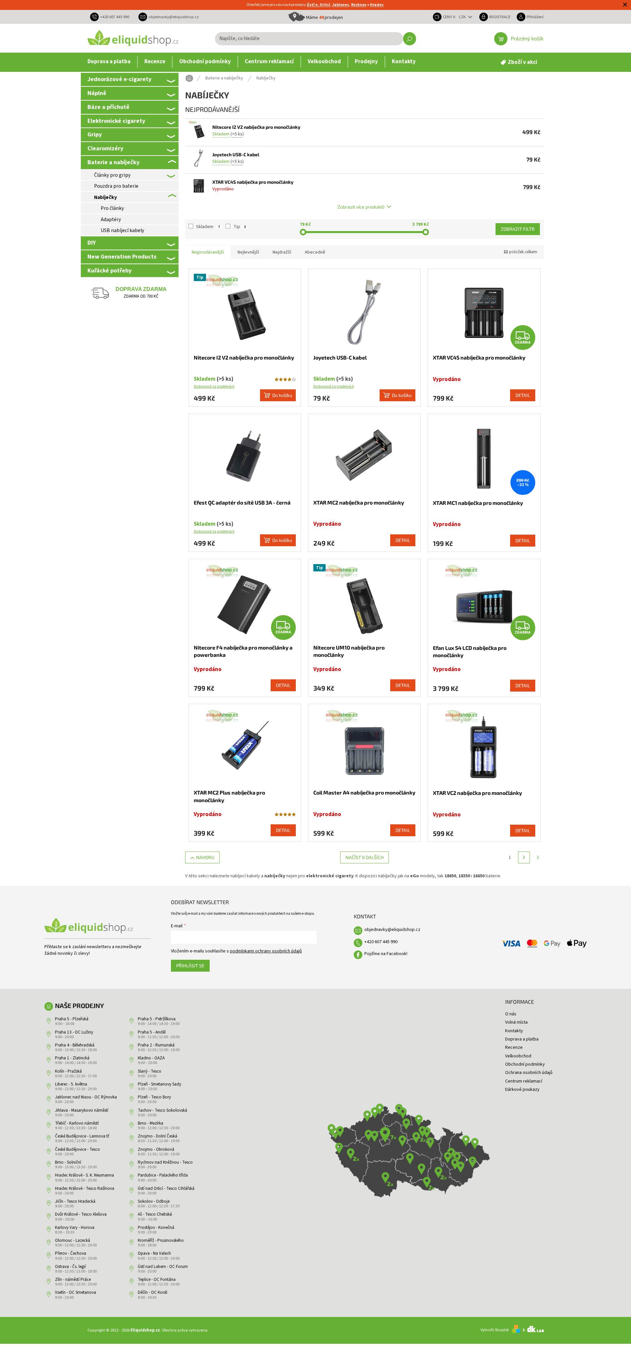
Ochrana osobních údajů (528, 1072)
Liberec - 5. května (71, 1084)
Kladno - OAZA (151, 1058)
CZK (463, 17)
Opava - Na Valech (154, 1253)
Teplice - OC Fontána (157, 1280)
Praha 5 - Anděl (152, 1032)
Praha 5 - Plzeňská (71, 1019)
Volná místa (516, 1022)
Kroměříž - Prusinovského (161, 1240)
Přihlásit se (190, 965)
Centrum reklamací (523, 1081)
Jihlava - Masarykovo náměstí (81, 1110)
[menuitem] (109, 62)
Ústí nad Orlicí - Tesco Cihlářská (166, 1188)
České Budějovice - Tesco (77, 1149)
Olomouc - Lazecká (72, 1240)
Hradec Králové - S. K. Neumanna (84, 1175)
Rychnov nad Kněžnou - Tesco (165, 1162)
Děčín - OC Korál (152, 1292)
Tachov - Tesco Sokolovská (162, 1110)
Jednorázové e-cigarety (119, 79)
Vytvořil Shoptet (495, 1330)
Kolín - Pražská (68, 1071)
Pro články (112, 208)
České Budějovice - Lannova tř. (82, 1136)
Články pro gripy (112, 175)
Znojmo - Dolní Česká (157, 1136)
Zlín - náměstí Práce (73, 1280)
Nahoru (205, 857)
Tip (240, 226)
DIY (91, 242)
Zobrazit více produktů (361, 207)
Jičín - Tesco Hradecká (75, 1201)
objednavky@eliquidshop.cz (392, 929)
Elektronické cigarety (116, 121)
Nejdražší (282, 252)
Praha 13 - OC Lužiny (74, 1032)
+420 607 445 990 (380, 942)
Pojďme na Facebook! (385, 953)
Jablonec (340, 5)
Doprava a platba (522, 1039)
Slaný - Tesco (149, 1071)
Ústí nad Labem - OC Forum (163, 1267)
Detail (522, 395)
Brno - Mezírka (150, 1123)
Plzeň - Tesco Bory (154, 1097)
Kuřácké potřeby (109, 270)
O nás (510, 1014)
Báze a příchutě (108, 107)
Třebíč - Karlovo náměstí (77, 1123)
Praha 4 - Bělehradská (74, 1045)
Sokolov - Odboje (154, 1201)
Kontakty (514, 1031)
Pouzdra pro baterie (116, 186)
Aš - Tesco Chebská (155, 1214)
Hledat (409, 38)
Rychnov (358, 5)
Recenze (514, 1047)
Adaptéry (111, 219)
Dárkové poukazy (522, 1089)
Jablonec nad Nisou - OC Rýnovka (86, 1097)
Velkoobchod (518, 1056)
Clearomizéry (105, 148)
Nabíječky (105, 197)
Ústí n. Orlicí (318, 5)
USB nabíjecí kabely (122, 230)
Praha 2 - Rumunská (156, 1045)
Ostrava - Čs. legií (70, 1267)
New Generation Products (121, 256)
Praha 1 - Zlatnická (72, 1058)
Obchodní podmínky (525, 1064)
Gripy (94, 134)
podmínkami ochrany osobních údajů (266, 951)
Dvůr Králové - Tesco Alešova (81, 1214)
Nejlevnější (248, 252)
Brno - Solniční (68, 1162)
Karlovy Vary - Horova (74, 1228)
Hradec (377, 5)
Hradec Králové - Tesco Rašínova (84, 1188)
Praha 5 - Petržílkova (157, 1019)
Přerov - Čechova (70, 1253)
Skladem (208, 226)
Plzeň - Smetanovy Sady (159, 1084)
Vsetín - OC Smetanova (75, 1292)
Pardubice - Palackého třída (163, 1175)
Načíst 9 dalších (364, 857)
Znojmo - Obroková (156, 1149)
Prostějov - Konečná (156, 1228)
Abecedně (315, 252)
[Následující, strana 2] (524, 857)
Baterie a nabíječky (113, 162)
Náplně (96, 93)
